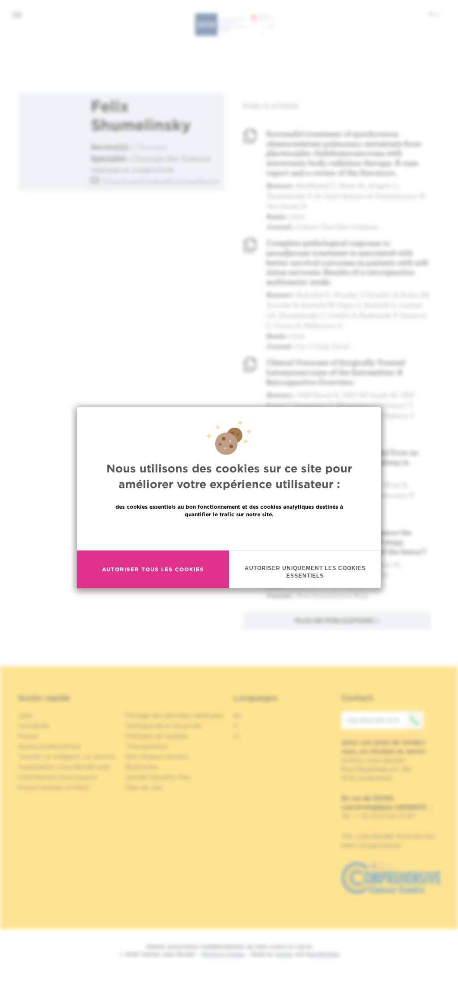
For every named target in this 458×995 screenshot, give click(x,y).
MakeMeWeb (322, 954)
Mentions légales (223, 954)
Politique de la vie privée (164, 725)
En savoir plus (229, 533)
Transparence (147, 746)
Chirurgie (150, 146)
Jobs (25, 715)
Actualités (34, 725)
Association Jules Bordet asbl (64, 766)
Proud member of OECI (53, 787)
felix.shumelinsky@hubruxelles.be (161, 181)
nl (236, 736)
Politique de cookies (157, 736)
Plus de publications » (337, 620)
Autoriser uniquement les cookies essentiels (305, 571)
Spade (284, 954)
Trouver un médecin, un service (66, 756)
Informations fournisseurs (58, 777)
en (237, 715)
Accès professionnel (49, 746)
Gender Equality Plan (158, 777)
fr (432, 14)
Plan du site (144, 787)
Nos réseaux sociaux (157, 756)
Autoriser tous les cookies (153, 569)
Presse (28, 736)
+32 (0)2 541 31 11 (372, 720)
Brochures (142, 766)
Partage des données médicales (174, 715)
